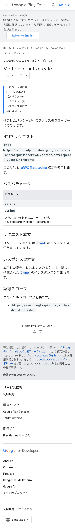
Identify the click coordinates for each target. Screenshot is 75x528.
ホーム (7, 47)
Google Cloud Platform (17, 480)
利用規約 (8, 394)
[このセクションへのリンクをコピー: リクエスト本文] (35, 235)
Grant (41, 243)
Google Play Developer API (49, 47)
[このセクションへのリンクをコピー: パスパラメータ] (35, 184)
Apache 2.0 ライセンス (48, 355)
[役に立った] (44, 61)
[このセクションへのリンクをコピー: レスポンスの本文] (39, 259)
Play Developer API (38, 5)
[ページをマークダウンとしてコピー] (20, 75)
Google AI (9, 486)
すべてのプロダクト (15, 492)
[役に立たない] (50, 61)
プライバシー (26, 509)
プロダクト (22, 47)
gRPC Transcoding (34, 168)
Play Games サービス (16, 435)
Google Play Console (16, 411)
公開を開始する (13, 418)
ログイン (64, 4)
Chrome (8, 467)
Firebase (8, 473)
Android (8, 461)
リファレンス (16, 52)
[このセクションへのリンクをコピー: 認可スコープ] (31, 289)
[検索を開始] (53, 4)
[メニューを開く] (6, 5)
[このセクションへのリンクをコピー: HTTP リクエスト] (38, 137)
